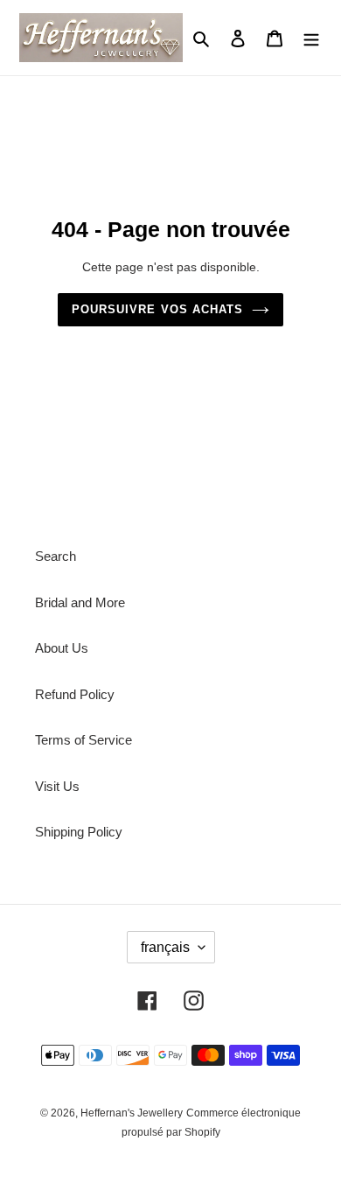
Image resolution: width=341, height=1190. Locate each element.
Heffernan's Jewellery (131, 1113)
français (165, 947)
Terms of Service (83, 739)
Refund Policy (75, 694)
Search (55, 556)
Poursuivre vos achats (157, 309)
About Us (61, 647)
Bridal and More (80, 602)
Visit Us (57, 786)
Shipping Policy (78, 831)
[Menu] (311, 38)
